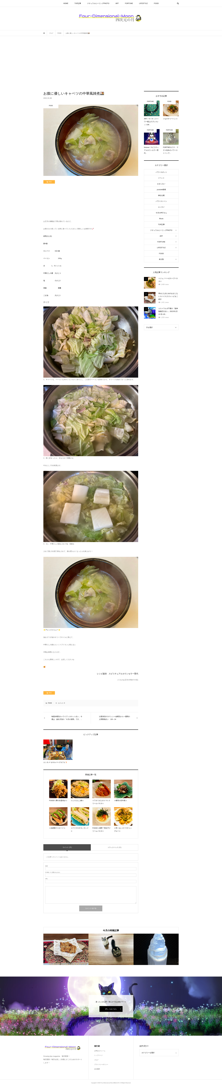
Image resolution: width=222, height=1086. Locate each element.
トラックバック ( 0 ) (114, 847)
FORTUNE (129, 3)
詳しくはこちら (111, 1009)
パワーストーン (161, 201)
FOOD (156, 3)
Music (161, 218)
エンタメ (161, 207)
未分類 (161, 259)
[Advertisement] (111, 63)
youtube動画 (161, 189)
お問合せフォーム (99, 1051)
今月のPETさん (161, 213)
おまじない (161, 184)
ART (117, 3)
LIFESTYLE (143, 3)
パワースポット (161, 172)
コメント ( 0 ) (67, 847)
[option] (65, 949)
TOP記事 (77, 3)
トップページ (98, 1055)
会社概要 (97, 1069)
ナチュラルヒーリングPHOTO (98, 3)
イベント (161, 178)
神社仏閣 (161, 195)
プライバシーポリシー (101, 1064)
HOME (65, 3)
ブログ (96, 1060)
